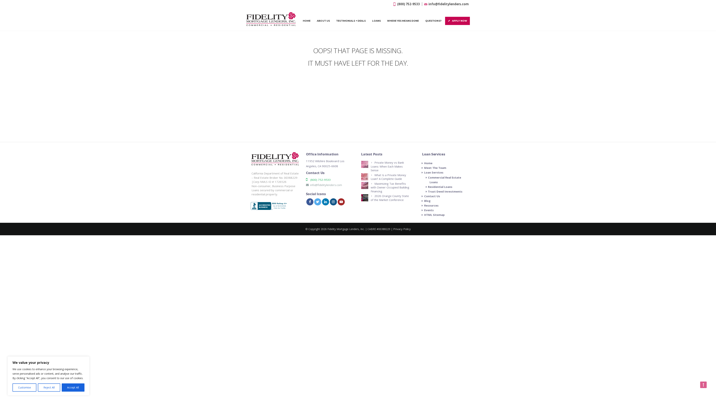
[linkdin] (325, 202)
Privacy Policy (402, 229)
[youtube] (341, 202)
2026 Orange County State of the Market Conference (390, 198)
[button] (703, 385)
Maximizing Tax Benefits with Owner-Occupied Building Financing (390, 187)
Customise (24, 387)
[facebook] (310, 202)
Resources (431, 205)
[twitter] (318, 202)
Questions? (433, 20)
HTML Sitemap (434, 215)
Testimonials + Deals (351, 20)
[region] (48, 376)
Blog (427, 201)
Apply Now (459, 20)
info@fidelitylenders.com (448, 4)
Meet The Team (435, 168)
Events (429, 210)
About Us (323, 20)
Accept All (73, 387)
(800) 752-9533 (408, 4)
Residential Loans (440, 187)
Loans (376, 20)
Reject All (49, 387)
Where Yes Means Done (403, 20)
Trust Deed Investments (445, 191)
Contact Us (432, 196)
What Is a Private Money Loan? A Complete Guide (388, 177)
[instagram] (333, 202)
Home (306, 20)
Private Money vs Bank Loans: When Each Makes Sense (387, 166)
